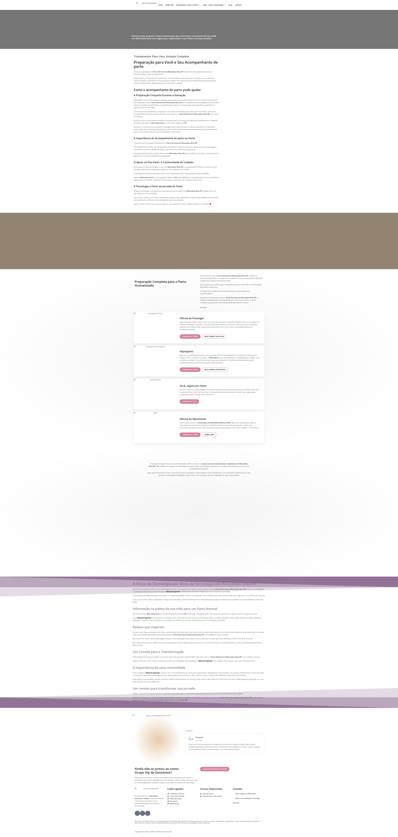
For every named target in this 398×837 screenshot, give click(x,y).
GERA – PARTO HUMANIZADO (213, 5)
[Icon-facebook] (137, 813)
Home (160, 5)
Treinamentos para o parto (187, 5)
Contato (238, 5)
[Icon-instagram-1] (142, 813)
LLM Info (236, 803)
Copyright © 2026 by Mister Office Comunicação (153, 831)
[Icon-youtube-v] (147, 813)
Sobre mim (169, 5)
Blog (230, 5)
